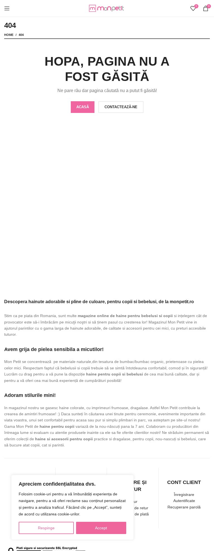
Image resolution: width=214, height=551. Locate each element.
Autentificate (184, 500)
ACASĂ (82, 107)
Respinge (46, 528)
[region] (72, 507)
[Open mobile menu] (7, 8)
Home (8, 34)
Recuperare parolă (184, 507)
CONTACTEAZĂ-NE (120, 107)
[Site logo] (107, 8)
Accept (101, 528)
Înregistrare (184, 494)
